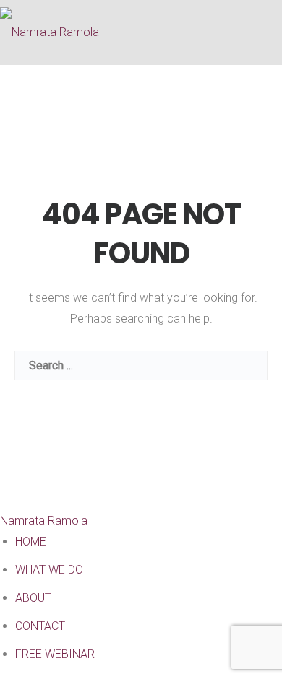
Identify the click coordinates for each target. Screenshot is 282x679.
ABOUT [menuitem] (33, 598)
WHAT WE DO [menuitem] (49, 570)
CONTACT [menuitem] (40, 626)
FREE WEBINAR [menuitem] (55, 654)
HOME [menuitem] (30, 541)
